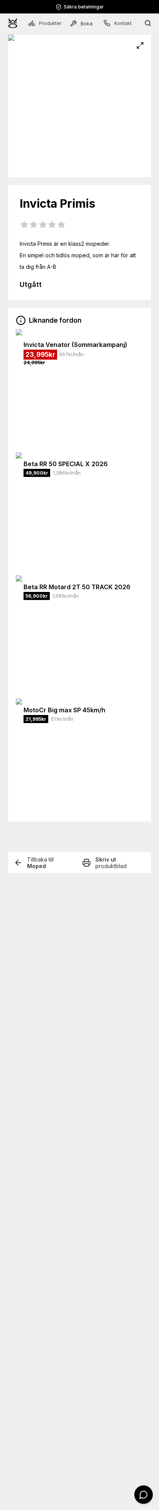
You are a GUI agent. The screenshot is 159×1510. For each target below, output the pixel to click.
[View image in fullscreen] (140, 45)
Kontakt (123, 23)
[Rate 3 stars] (42, 225)
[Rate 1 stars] (24, 225)
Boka (87, 23)
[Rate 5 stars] (61, 225)
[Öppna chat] (143, 1494)
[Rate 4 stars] (52, 225)
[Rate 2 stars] (33, 225)
